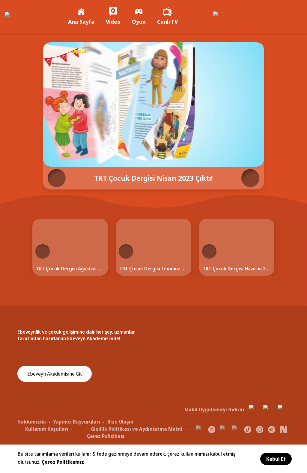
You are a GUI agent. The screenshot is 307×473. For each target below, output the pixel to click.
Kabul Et (276, 459)
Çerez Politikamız (63, 462)
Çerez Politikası (105, 436)
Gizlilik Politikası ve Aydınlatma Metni (136, 429)
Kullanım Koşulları (46, 429)
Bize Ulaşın (120, 421)
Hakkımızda (31, 421)
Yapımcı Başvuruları (76, 421)
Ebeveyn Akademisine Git (54, 373)
